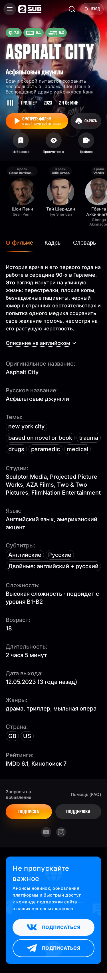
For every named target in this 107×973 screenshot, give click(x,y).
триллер (38, 708)
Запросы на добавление (18, 794)
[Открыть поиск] (72, 9)
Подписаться (61, 927)
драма (14, 708)
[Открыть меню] (9, 9)
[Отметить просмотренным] (53, 144)
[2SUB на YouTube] (46, 832)
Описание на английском (38, 343)
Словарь (84, 242)
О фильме (19, 242)
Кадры (53, 242)
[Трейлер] (86, 144)
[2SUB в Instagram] (61, 832)
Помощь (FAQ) (86, 794)
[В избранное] (21, 144)
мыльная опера (74, 708)
